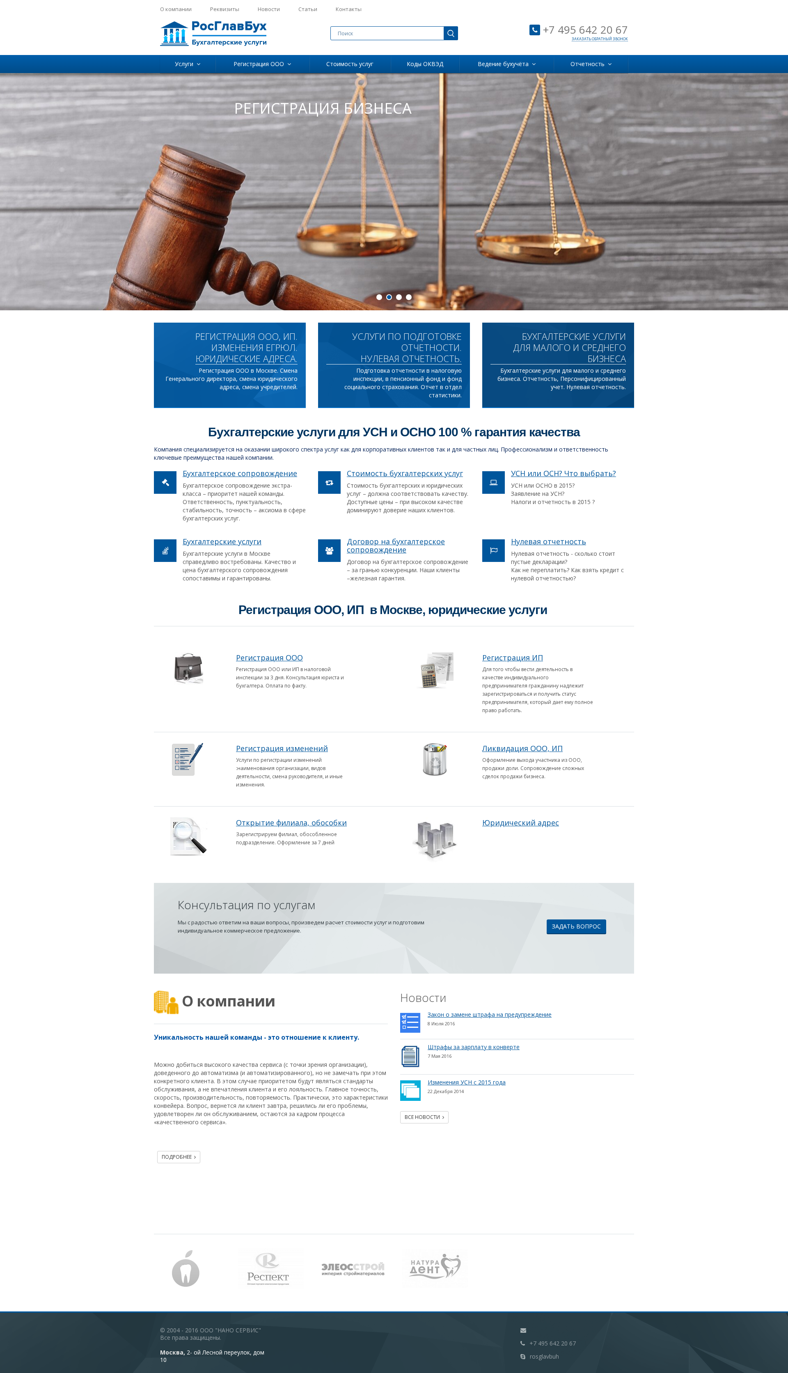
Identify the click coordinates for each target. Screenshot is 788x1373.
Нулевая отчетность (548, 541)
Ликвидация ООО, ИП (522, 748)
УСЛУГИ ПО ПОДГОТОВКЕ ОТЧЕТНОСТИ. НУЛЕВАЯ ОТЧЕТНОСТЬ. (407, 347)
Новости (269, 9)
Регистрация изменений (282, 748)
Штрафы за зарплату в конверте (474, 1047)
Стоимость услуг (349, 64)
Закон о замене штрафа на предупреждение (490, 1014)
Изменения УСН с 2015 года (467, 1082)
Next (775, 187)
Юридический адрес (520, 822)
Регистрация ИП (512, 657)
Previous (12, 187)
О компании (176, 9)
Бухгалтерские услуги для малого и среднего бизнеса (569, 347)
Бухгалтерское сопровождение (240, 473)
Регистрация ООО (260, 64)
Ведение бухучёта (505, 64)
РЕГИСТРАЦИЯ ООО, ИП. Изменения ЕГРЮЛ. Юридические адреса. (246, 347)
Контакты (349, 9)
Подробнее (178, 1156)
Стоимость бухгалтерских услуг (405, 473)
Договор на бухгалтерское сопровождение (396, 545)
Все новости (423, 1117)
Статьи (307, 9)
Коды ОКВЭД (425, 64)
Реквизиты (224, 9)
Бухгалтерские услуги (222, 541)
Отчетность (589, 64)
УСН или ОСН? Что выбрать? (563, 473)
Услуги (186, 64)
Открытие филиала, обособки (291, 822)
